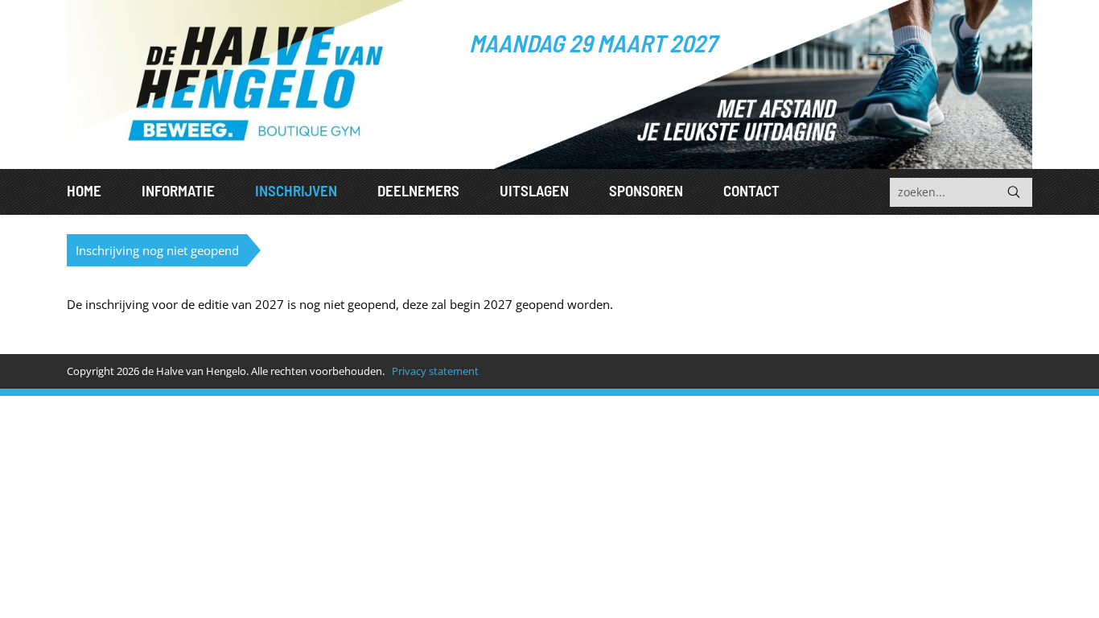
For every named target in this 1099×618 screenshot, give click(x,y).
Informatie (178, 190)
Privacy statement (435, 371)
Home (84, 190)
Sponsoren (646, 190)
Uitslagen (534, 190)
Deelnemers (418, 190)
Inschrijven (296, 190)
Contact (751, 190)
